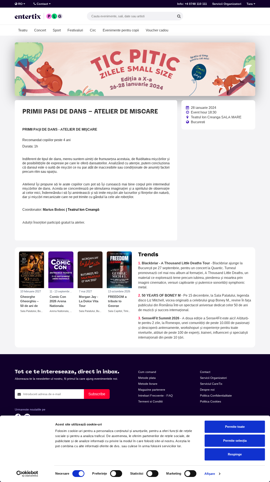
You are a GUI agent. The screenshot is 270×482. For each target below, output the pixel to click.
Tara (250, 4)
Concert (40, 30)
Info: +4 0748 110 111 (192, 4)
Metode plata (147, 378)
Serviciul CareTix (211, 384)
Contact (42, 4)
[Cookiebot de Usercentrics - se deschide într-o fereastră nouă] (27, 474)
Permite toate (235, 426)
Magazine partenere (151, 390)
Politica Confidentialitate (216, 395)
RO (20, 4)
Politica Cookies (210, 401)
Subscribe (96, 394)
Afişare (209, 473)
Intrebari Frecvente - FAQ (155, 395)
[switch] (116, 473)
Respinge (235, 454)
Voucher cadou (157, 30)
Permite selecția (235, 440)
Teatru (22, 30)
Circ (93, 30)
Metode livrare (147, 384)
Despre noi (207, 390)
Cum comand (147, 372)
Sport (57, 30)
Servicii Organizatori (226, 4)
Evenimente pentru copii (121, 30)
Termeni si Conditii (150, 401)
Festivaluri (75, 30)
